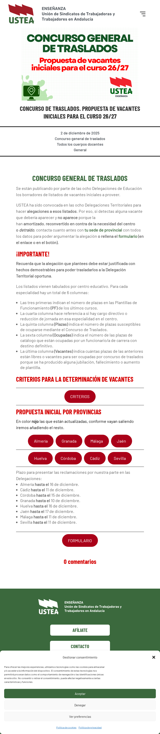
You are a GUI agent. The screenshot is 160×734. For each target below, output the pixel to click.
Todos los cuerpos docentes (80, 144)
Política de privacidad (90, 727)
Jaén (121, 440)
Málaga (96, 440)
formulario (128, 236)
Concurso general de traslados (80, 138)
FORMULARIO (80, 540)
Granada (69, 440)
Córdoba (68, 458)
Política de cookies (66, 727)
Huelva (40, 458)
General (80, 149)
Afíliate (80, 630)
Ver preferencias (80, 716)
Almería (41, 440)
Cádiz (95, 458)
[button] (154, 657)
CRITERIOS (80, 396)
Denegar (80, 705)
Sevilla (120, 458)
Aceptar (80, 694)
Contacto (80, 646)
